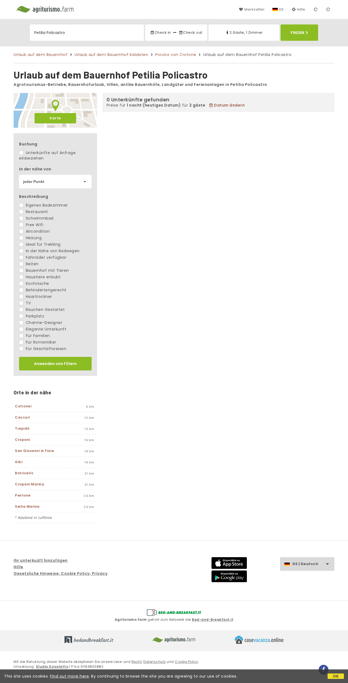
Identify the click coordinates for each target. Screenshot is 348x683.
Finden (297, 32)
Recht (137, 661)
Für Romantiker (40, 342)
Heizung (33, 238)
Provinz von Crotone (175, 54)
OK (336, 676)
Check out (192, 32)
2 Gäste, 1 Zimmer (246, 32)
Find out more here (69, 676)
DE (281, 9)
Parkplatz (34, 316)
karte (55, 118)
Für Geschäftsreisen (45, 348)
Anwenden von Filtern (55, 363)
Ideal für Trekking (42, 244)
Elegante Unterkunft (45, 329)
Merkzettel (254, 9)
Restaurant (36, 211)
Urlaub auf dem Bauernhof (40, 54)
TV (27, 303)
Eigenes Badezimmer (46, 205)
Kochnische (36, 283)
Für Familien (37, 335)
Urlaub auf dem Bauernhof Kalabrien (111, 54)
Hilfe (301, 9)
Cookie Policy (186, 661)
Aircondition (37, 231)
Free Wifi (33, 224)
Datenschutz (154, 661)
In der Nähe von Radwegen (52, 251)
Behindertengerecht (45, 290)
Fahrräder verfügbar (45, 257)
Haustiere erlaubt (42, 277)
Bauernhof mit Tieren (46, 270)
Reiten (31, 264)
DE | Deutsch (305, 563)
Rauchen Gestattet (44, 309)
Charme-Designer (43, 322)
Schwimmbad (39, 218)
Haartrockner (38, 296)
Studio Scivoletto (52, 666)
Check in (163, 32)
